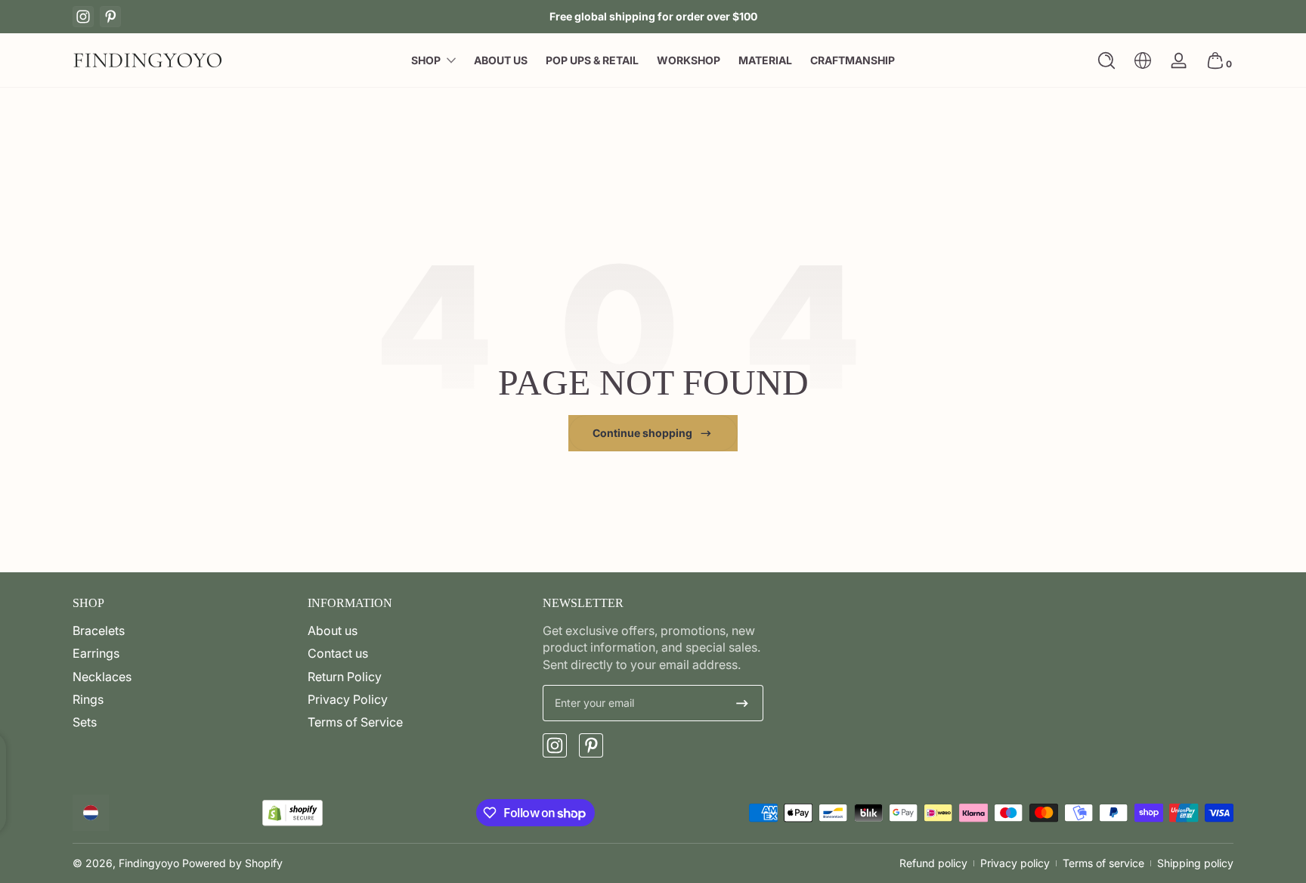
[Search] (1106, 60)
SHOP (426, 60)
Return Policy (345, 676)
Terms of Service (355, 722)
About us (332, 630)
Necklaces (102, 676)
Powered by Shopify (232, 863)
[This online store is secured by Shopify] (292, 813)
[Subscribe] (742, 703)
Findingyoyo (149, 863)
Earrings (96, 653)
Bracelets (99, 630)
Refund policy (933, 863)
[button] (1106, 60)
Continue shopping (642, 432)
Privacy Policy (348, 699)
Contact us (338, 653)
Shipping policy (1195, 863)
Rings (88, 699)
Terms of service (1103, 863)
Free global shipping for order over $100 (653, 16)
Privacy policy (1015, 863)
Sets (85, 722)
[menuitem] (182, 630)
